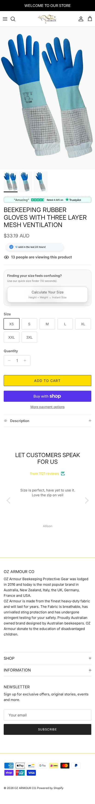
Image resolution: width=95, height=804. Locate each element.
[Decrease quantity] (8, 360)
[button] (9, 500)
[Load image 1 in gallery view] (47, 98)
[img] (47, 468)
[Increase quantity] (26, 360)
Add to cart (47, 380)
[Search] (15, 19)
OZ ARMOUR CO (25, 788)
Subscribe (47, 729)
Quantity (11, 351)
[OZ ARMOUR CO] (47, 19)
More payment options (47, 407)
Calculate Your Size (47, 294)
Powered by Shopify (50, 788)
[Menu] (5, 19)
